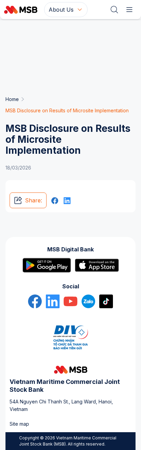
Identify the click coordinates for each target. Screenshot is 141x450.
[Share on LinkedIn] (67, 200)
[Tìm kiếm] (114, 9)
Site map (19, 424)
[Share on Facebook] (55, 200)
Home (12, 99)
